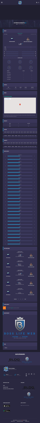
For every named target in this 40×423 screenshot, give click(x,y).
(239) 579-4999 (18, 375)
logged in (12, 307)
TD (33, 135)
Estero (10, 124)
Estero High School (8, 96)
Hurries (16, 135)
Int (35, 135)
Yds (32, 135)
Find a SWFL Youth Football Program (8, 388)
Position (5, 135)
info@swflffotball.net (9, 375)
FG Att (26, 135)
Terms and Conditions (20, 421)
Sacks (19, 135)
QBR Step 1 (9, 135)
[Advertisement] (20, 12)
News (4, 385)
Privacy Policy (13, 421)
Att (22, 135)
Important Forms (5, 387)
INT (28, 135)
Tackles (13, 135)
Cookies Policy (27, 421)
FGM (30, 135)
